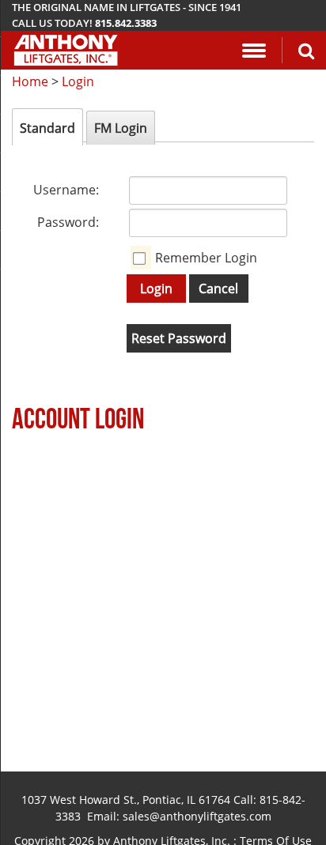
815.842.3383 (126, 23)
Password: (68, 222)
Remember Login (206, 257)
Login (78, 81)
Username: (66, 189)
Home (30, 81)
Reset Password (178, 338)
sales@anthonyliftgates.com (197, 816)
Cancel (218, 288)
